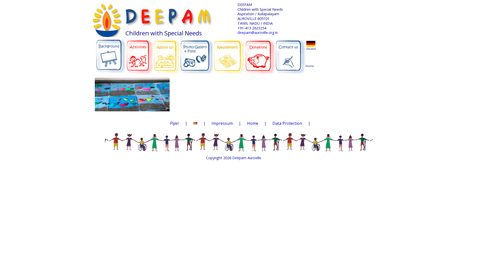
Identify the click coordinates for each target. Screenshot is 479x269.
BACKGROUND (110, 53)
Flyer (174, 123)
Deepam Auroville (246, 157)
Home (311, 56)
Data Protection (287, 123)
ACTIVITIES (141, 53)
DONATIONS (261, 53)
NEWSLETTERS (230, 53)
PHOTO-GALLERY (196, 54)
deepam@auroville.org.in (258, 32)
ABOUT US (167, 53)
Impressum (222, 123)
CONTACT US (290, 54)
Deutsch (311, 49)
